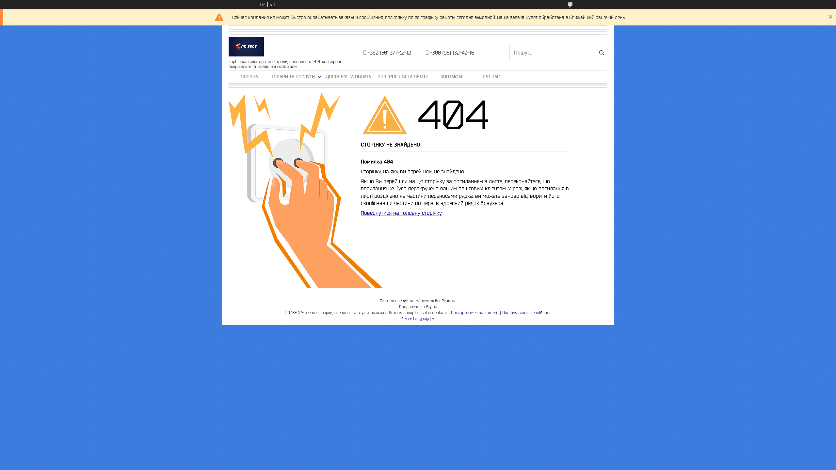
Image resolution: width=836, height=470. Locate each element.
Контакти (451, 76)
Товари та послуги (293, 76)
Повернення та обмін (403, 76)
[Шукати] (601, 53)
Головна (248, 76)
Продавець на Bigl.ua (418, 307)
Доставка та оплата (348, 76)
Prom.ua (449, 301)
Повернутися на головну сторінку (401, 213)
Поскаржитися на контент (475, 312)
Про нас (490, 76)
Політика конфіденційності (527, 312)
